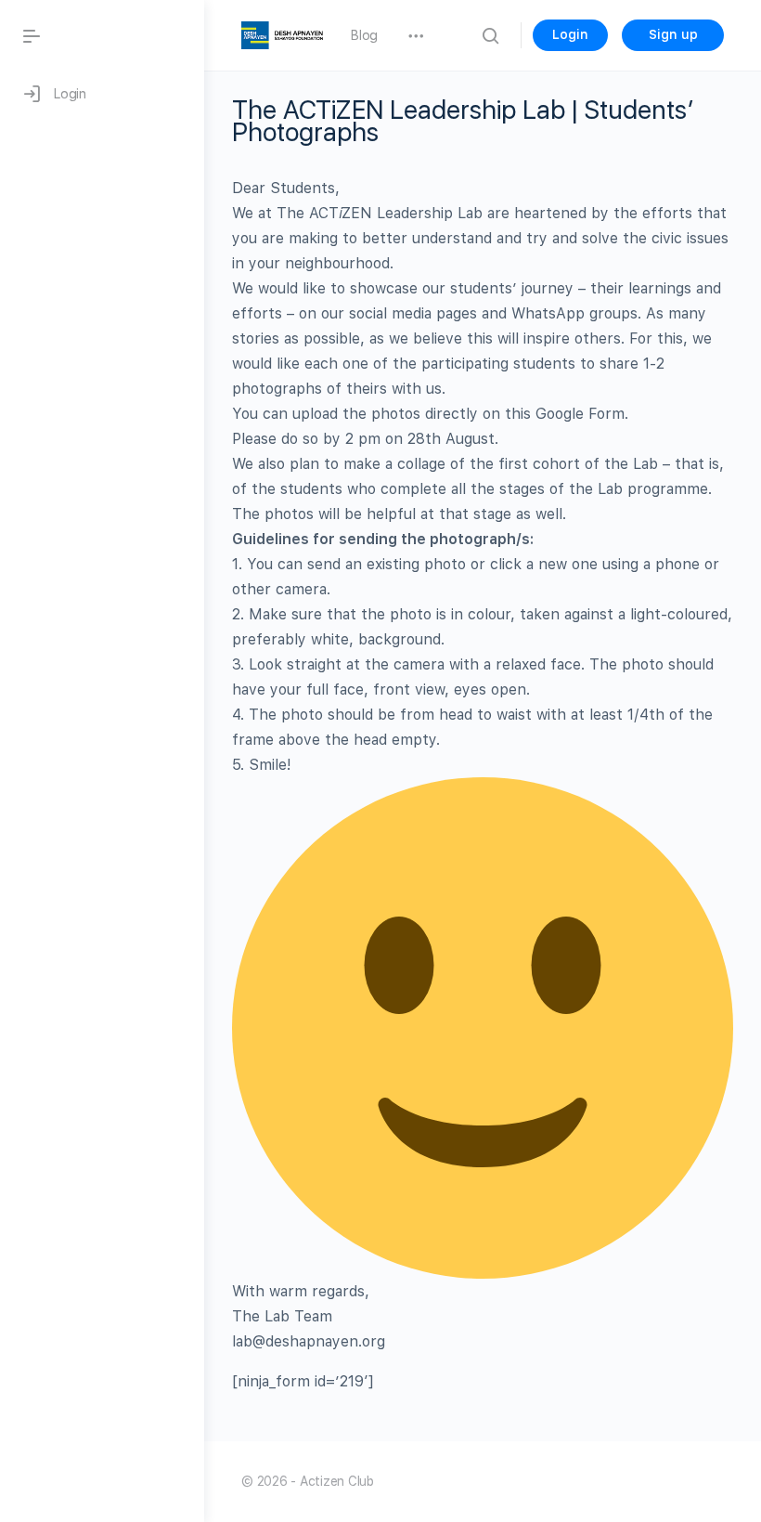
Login (570, 34)
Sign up (673, 34)
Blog (364, 35)
